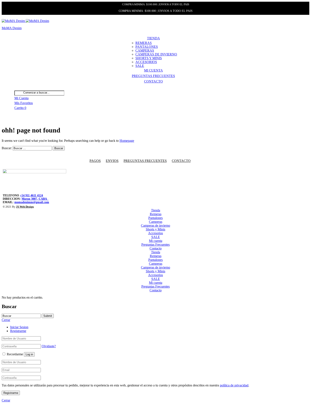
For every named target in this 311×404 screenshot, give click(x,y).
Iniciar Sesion (19, 327)
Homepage (127, 140)
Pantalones (146, 46)
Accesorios (146, 62)
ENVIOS (112, 161)
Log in (29, 354)
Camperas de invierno (156, 54)
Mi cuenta (153, 70)
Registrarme (18, 331)
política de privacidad (234, 385)
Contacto (153, 81)
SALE (139, 66)
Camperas (144, 50)
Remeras (143, 43)
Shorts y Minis (148, 58)
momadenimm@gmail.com (31, 202)
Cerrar (6, 400)
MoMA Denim (12, 28)
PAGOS (95, 161)
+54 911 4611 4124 (31, 195)
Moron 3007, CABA (35, 198)
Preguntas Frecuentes (153, 76)
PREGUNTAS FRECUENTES (145, 161)
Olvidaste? (49, 346)
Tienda (153, 38)
